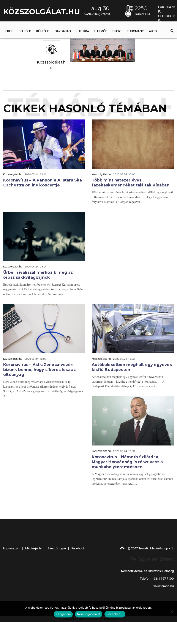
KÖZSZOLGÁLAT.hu (41, 11)
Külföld (42, 31)
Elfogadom (63, 614)
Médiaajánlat (34, 548)
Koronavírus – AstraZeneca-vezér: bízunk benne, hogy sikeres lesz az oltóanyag (39, 369)
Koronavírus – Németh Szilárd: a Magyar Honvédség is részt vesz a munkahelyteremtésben (127, 462)
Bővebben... (115, 614)
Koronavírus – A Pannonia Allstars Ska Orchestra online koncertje (42, 183)
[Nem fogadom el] (171, 611)
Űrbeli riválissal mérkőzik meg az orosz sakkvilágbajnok (38, 275)
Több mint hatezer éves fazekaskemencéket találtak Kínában (130, 183)
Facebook (78, 548)
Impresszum (11, 548)
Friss (9, 31)
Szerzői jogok (57, 548)
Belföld (25, 31)
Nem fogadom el (88, 614)
